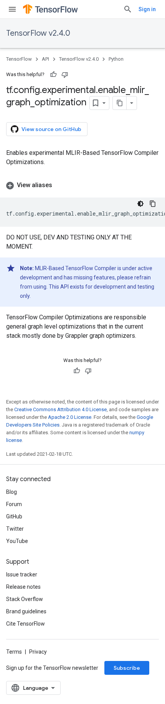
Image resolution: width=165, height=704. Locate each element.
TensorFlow (19, 59)
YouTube (17, 541)
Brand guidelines (26, 611)
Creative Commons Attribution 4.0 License (60, 409)
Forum (14, 504)
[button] (82, 185)
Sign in (147, 9)
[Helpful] (53, 74)
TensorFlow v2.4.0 (38, 33)
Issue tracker (21, 574)
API (45, 59)
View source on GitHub (51, 129)
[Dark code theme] (140, 204)
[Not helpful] (65, 74)
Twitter (15, 529)
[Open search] (127, 9)
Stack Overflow (24, 599)
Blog (11, 492)
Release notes (23, 587)
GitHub (14, 516)
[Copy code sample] (153, 204)
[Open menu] (12, 9)
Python (116, 59)
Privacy (38, 652)
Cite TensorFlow (25, 624)
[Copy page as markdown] (120, 103)
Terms (14, 652)
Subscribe (127, 667)
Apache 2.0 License (69, 417)
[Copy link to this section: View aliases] (60, 185)
